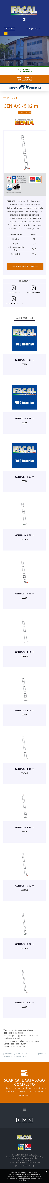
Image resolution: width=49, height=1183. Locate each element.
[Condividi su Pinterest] (30, 1120)
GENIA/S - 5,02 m (20, 1053)
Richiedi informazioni (25, 266)
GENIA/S (41, 1053)
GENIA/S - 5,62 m (20, 1056)
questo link (12, 1176)
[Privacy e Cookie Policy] (24, 1166)
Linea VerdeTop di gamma (24, 70)
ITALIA (32, 29)
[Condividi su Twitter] (24, 1120)
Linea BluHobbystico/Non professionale (24, 87)
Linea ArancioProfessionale (24, 78)
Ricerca (10, 29)
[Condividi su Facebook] (18, 1120)
